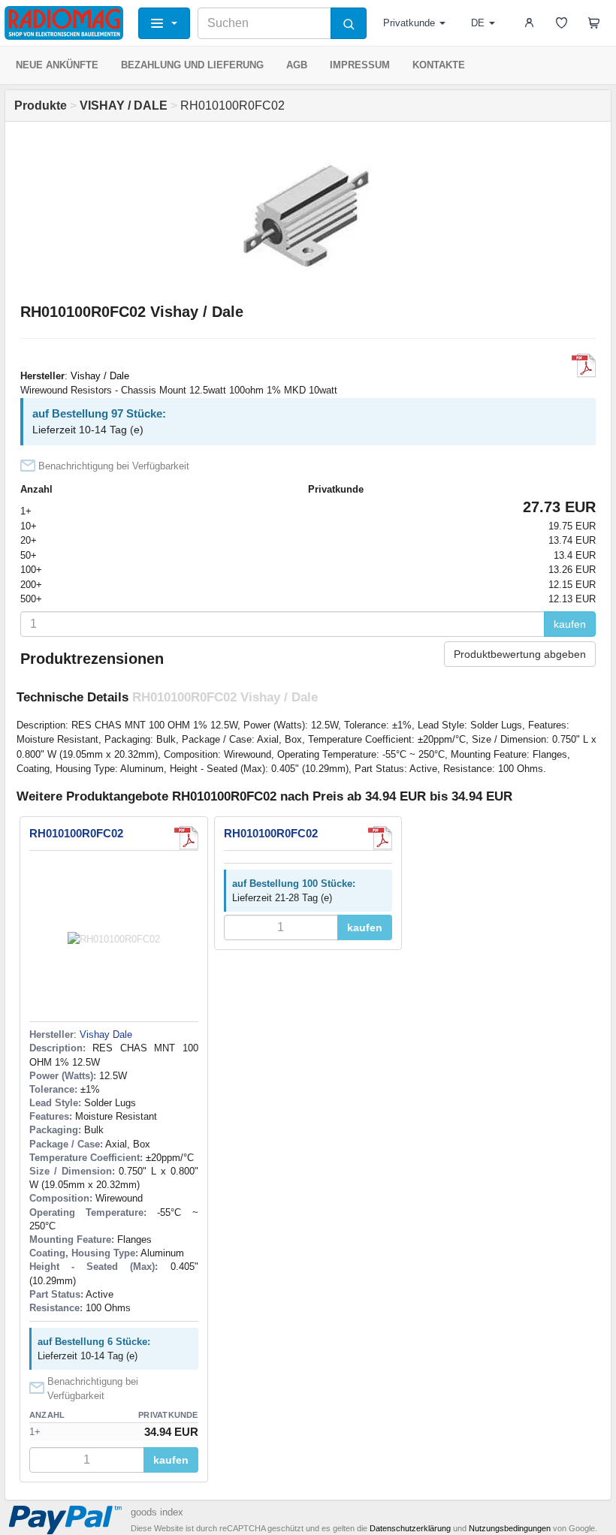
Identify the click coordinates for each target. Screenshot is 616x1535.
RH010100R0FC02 (76, 833)
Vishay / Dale (100, 375)
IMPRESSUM (360, 65)
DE (478, 23)
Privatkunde (409, 23)
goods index (157, 1512)
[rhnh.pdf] (584, 366)
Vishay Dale (106, 1034)
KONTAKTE (438, 65)
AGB (296, 65)
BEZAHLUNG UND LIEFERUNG (192, 65)
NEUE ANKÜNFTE (57, 65)
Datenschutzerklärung (410, 1528)
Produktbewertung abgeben (520, 654)
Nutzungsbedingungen (510, 1528)
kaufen (570, 624)
